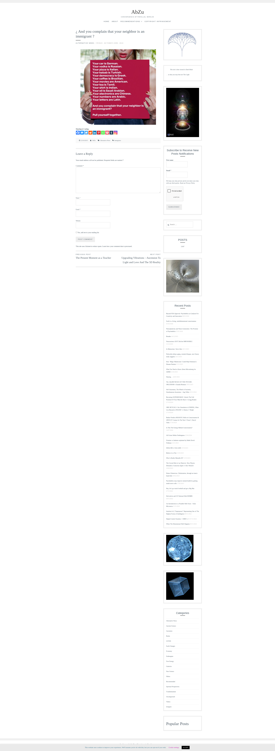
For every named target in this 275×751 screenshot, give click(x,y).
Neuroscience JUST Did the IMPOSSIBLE (179, 341)
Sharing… (169, 377)
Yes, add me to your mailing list (88, 232)
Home (106, 21)
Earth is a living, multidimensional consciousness (181, 321)
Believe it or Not (171, 453)
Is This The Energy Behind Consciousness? (179, 428)
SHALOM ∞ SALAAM (173, 448)
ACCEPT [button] (185, 747)
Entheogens (169, 656)
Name (78, 198)
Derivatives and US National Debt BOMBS (179, 496)
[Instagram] (115, 132)
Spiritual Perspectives (172, 686)
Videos (168, 702)
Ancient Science (171, 626)
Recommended (170, 681)
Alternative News (85, 43)
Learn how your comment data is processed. (117, 246)
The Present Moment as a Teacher (93, 256)
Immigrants (117, 140)
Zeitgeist (168, 707)
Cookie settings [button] (174, 747)
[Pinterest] (99, 132)
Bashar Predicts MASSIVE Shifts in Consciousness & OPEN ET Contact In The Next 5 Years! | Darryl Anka (182, 420)
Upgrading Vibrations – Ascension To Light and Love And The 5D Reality (141, 259)
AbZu (137, 12)
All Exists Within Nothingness (175, 435)
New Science (170, 671)
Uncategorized (170, 697)
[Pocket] (107, 132)
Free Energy (170, 661)
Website (78, 221)
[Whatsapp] (103, 132)
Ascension (169, 631)
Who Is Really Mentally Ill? (174, 458)
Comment (80, 166)
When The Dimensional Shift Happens (178, 524)
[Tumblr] (111, 132)
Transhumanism (171, 691)
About (115, 21)
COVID (168, 641)
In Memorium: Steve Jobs (174, 349)
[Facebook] (78, 132)
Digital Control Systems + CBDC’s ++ (178, 519)
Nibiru (168, 676)
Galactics (169, 666)
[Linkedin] (94, 132)
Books (168, 636)
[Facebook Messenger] (82, 132)
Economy (169, 651)
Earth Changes (170, 646)
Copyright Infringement (158, 21)
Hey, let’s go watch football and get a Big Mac (180, 488)
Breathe (168, 336)
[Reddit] (90, 132)
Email (78, 209)
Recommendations (130, 21)
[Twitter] (86, 132)
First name (169, 160)
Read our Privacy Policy (187, 183)
